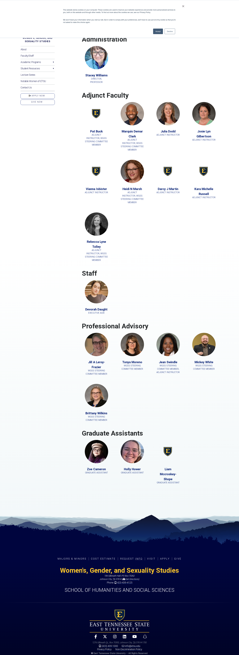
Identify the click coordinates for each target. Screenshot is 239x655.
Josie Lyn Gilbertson (203, 135)
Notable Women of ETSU (33, 81)
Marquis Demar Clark (132, 140)
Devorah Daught (96, 311)
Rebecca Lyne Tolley (96, 250)
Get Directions (132, 579)
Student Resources (30, 68)
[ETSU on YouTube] (133, 638)
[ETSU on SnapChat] (144, 638)
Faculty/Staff (27, 55)
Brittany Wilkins (96, 416)
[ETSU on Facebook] (94, 638)
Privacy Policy (104, 649)
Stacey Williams (96, 78)
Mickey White (204, 365)
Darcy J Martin (168, 190)
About (24, 49)
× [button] (183, 5)
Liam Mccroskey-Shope (168, 475)
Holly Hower (132, 470)
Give (177, 558)
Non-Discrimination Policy (128, 649)
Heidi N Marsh (132, 195)
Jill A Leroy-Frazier (96, 367)
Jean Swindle (168, 367)
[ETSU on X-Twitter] (104, 638)
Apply (165, 558)
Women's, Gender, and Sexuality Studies (38, 40)
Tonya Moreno (132, 365)
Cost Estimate (103, 558)
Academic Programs (31, 62)
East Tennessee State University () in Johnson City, (119, 620)
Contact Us (26, 87)
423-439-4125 (124, 582)
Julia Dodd (168, 133)
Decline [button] (170, 31)
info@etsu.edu (132, 646)
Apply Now (38, 96)
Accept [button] (158, 31)
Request (131, 558)
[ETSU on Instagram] (114, 638)
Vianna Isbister (96, 190)
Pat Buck (96, 138)
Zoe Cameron (96, 470)
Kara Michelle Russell (203, 193)
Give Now (37, 102)
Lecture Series (28, 74)
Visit (151, 558)
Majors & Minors (72, 558)
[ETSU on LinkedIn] (123, 638)
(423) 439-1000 (110, 646)
